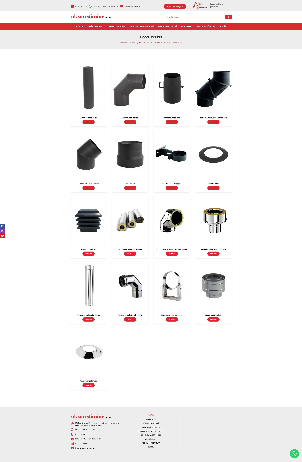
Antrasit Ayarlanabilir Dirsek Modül (213, 118)
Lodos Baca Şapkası (213, 315)
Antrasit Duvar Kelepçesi (171, 183)
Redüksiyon (130, 183)
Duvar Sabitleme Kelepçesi (171, 315)
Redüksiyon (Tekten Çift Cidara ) (213, 249)
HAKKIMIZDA (151, 419)
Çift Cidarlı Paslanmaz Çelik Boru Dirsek (172, 249)
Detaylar (88, 122)
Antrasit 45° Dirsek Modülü (88, 183)
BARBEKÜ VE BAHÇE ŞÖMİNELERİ (142, 26)
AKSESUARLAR (186, 26)
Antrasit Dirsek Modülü (130, 118)
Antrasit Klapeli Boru (172, 118)
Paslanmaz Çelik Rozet (88, 381)
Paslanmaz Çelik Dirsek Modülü (130, 315)
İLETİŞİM (223, 26)
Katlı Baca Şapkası (88, 249)
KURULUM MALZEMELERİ (167, 26)
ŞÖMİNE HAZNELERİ (95, 26)
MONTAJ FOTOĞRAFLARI (206, 26)
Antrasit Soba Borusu (88, 118)
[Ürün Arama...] (228, 17)
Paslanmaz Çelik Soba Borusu (88, 315)
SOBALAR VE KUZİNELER (116, 26)
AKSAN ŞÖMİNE (77, 26)
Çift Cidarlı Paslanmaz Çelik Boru (130, 249)
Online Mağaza (176, 6)
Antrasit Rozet (213, 183)
